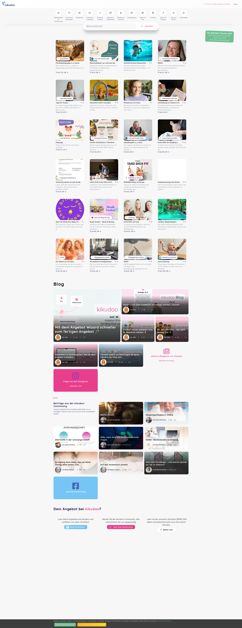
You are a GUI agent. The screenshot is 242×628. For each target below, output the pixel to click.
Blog (59, 284)
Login (235, 4)
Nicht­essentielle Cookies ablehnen (92, 624)
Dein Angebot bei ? (77, 509)
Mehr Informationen (164, 621)
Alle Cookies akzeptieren (65, 624)
